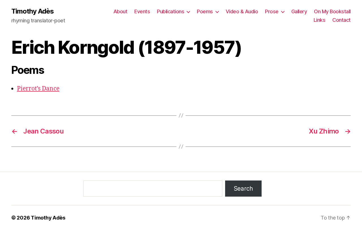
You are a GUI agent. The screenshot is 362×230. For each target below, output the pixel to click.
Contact (341, 20)
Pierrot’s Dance (38, 89)
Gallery (299, 11)
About (120, 11)
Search (243, 188)
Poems (205, 11)
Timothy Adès (32, 11)
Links (320, 20)
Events (142, 11)
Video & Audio (242, 11)
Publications (170, 11)
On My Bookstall (332, 11)
